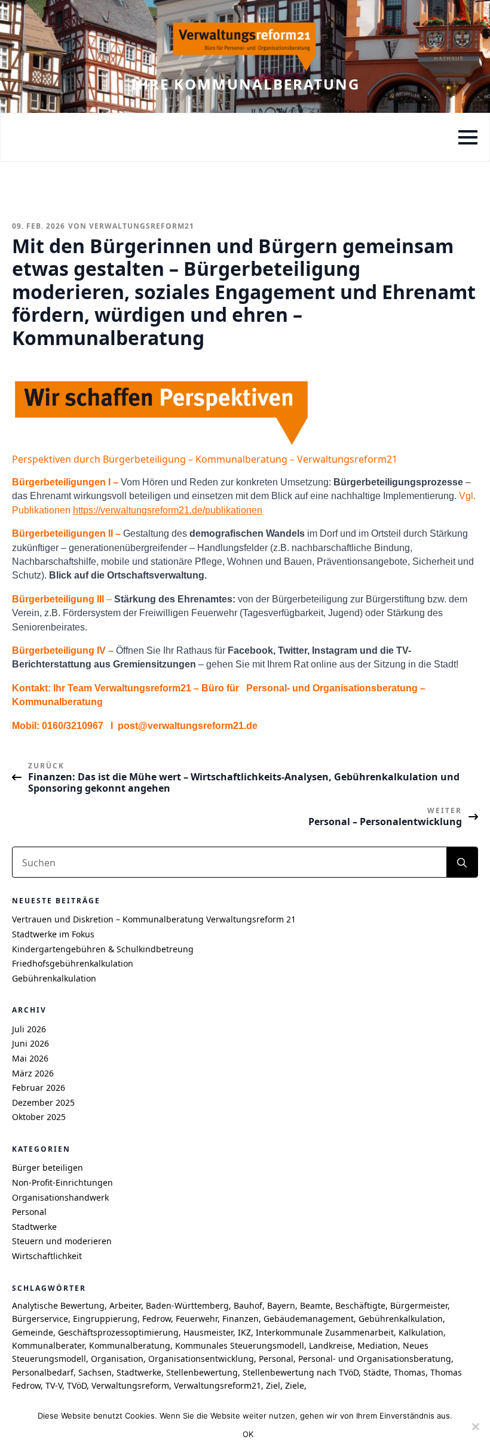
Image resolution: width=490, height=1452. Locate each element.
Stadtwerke (34, 1226)
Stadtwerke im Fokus (53, 934)
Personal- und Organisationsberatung (374, 1358)
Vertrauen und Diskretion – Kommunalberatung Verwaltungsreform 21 (154, 919)
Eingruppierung (105, 1318)
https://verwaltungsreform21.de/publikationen (167, 510)
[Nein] (475, 1426)
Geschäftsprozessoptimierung (118, 1332)
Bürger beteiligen (47, 1167)
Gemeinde (32, 1332)
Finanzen (240, 1318)
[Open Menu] (467, 137)
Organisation (117, 1358)
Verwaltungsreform (130, 1385)
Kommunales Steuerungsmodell (239, 1345)
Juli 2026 (29, 1029)
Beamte (315, 1305)
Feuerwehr (197, 1318)
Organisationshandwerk (60, 1197)
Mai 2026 (30, 1058)
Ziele (294, 1385)
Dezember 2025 (43, 1102)
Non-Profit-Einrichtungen (62, 1182)
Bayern (281, 1305)
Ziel (273, 1385)
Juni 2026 (30, 1043)
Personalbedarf (43, 1372)
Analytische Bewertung (58, 1305)
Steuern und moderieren (62, 1241)
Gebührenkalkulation (54, 978)
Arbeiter (125, 1305)
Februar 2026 (38, 1087)
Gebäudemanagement (309, 1318)
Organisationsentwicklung (201, 1358)
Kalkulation (421, 1332)
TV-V (53, 1385)
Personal (29, 1211)
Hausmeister (208, 1332)
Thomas (409, 1372)
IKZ (244, 1332)
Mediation (377, 1345)
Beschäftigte (360, 1305)
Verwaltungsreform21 (217, 1385)
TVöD (77, 1385)
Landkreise (331, 1345)
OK (248, 1434)
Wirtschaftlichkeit (47, 1256)
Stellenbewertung (202, 1372)
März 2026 (33, 1073)
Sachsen (95, 1372)
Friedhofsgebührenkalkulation (72, 963)
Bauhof (248, 1305)
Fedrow (156, 1318)
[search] (461, 862)
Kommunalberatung (129, 1345)
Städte (376, 1372)
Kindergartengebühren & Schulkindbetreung (103, 949)
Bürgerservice (40, 1318)
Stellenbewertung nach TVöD (301, 1372)
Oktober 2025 (39, 1116)
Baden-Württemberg (187, 1305)
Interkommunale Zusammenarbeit (325, 1332)
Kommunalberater (48, 1345)
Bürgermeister (419, 1305)
